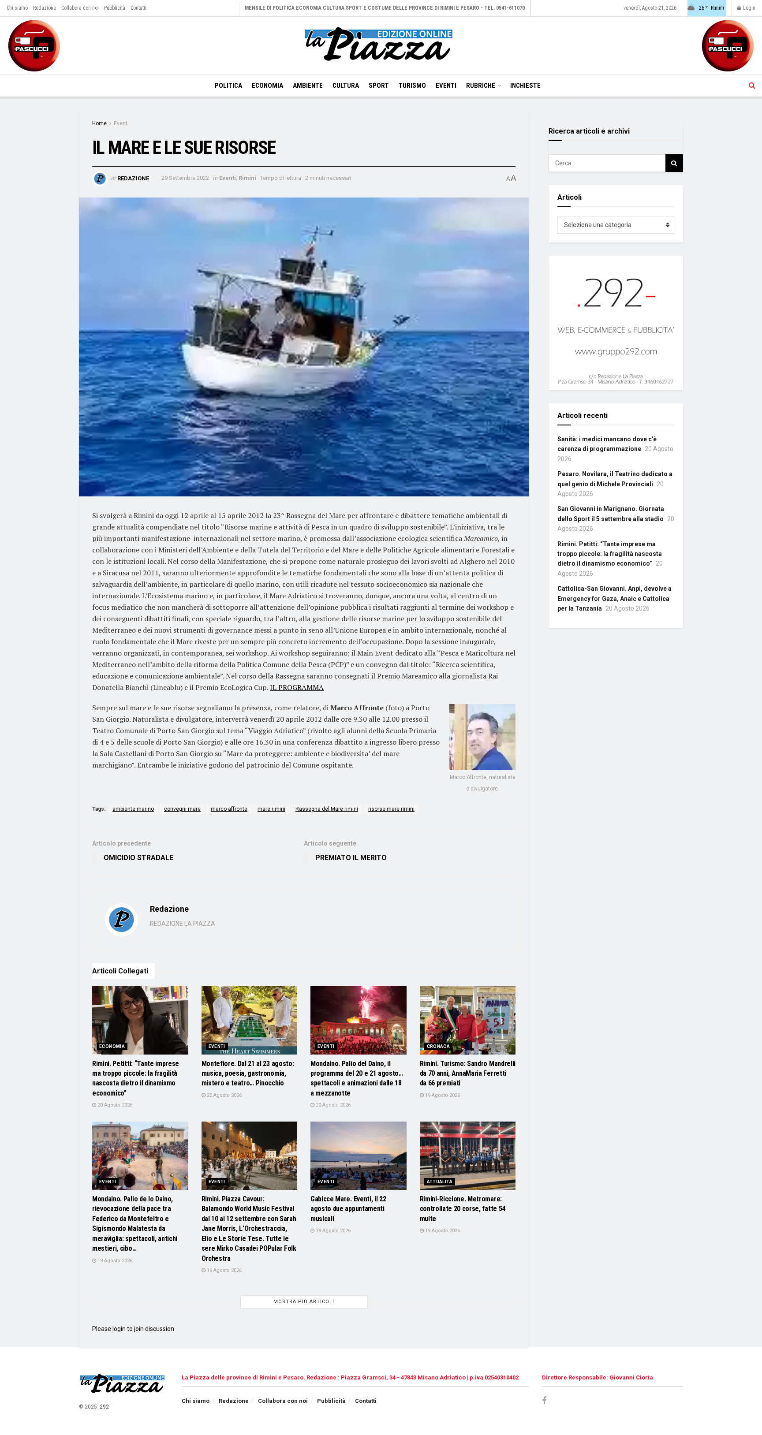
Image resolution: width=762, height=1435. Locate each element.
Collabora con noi (80, 8)
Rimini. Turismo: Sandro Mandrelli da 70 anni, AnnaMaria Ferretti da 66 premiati (467, 1073)
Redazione (44, 8)
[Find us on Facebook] (544, 1401)
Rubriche (480, 85)
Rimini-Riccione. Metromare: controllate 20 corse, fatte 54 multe (462, 1209)
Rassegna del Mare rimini (326, 809)
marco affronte (229, 809)
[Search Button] (752, 86)
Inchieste (525, 85)
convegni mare (182, 809)
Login (748, 8)
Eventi (446, 85)
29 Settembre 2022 (185, 178)
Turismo (412, 85)
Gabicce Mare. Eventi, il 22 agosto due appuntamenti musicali (348, 1209)
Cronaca (438, 1046)
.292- (104, 1407)
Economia (267, 85)
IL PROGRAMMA (297, 687)
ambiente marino (133, 809)
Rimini (247, 178)
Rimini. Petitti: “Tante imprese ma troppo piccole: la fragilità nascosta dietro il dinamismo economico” (609, 553)
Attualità (440, 1181)
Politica (228, 85)
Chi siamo (17, 8)
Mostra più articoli (303, 1302)
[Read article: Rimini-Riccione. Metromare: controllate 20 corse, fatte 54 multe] (468, 1156)
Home (99, 123)
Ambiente (308, 85)
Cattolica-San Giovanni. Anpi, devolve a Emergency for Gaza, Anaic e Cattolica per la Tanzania (614, 598)
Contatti (138, 8)
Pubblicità (114, 8)
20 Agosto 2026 (114, 1105)
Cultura (345, 85)
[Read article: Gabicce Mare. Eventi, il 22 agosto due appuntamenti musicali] (358, 1156)
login (119, 1328)
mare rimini (271, 809)
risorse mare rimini (391, 809)
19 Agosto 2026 (442, 1095)
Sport (379, 85)
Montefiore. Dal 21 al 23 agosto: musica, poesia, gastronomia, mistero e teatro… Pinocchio (248, 1073)
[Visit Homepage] (381, 45)
